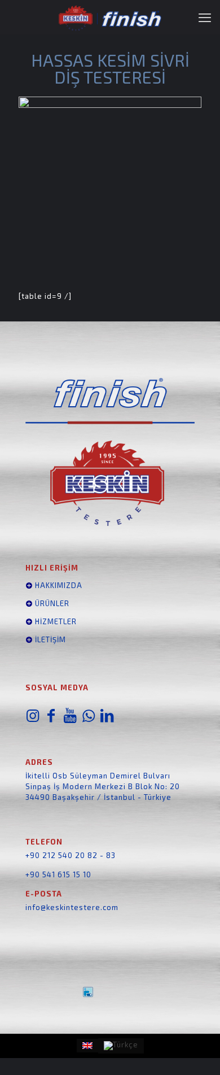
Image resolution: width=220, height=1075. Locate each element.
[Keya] (110, 992)
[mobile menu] (204, 17)
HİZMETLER (55, 621)
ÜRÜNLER (51, 603)
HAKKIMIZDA (57, 585)
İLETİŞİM (50, 639)
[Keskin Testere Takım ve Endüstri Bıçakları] (110, 17)
